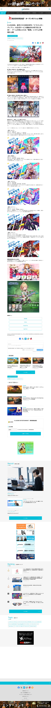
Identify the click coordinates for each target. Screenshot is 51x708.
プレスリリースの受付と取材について (25, 694)
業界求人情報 (19, 13)
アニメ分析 (47, 13)
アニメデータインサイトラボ (21, 621)
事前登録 (9, 22)
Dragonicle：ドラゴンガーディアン (17, 38)
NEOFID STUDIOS (33, 626)
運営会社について (25, 690)
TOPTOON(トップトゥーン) (31, 621)
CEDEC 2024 (39, 621)
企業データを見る (25, 433)
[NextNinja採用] (25, 638)
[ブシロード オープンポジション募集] (25, 18)
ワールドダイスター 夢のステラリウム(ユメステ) (22, 626)
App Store (25, 329)
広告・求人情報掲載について (25, 692)
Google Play (25, 325)
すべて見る (25, 372)
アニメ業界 (40, 13)
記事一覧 (3, 13)
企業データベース (10, 13)
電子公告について (25, 696)
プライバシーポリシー (25, 700)
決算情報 (34, 13)
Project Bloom (11, 626)
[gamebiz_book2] (25, 448)
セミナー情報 (27, 13)
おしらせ (25, 698)
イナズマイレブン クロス (12, 621)
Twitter (25, 322)
